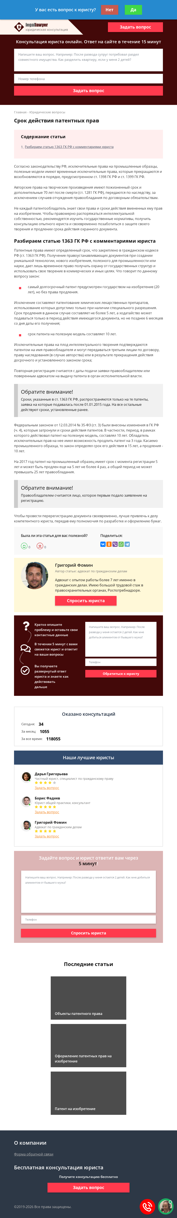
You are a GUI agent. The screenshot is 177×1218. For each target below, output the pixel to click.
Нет (110, 10)
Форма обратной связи (33, 1154)
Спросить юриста (86, 600)
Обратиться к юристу (121, 673)
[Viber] (115, 544)
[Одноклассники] (109, 544)
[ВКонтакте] (103, 544)
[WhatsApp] (121, 544)
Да (133, 10)
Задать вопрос (135, 27)
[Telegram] (127, 544)
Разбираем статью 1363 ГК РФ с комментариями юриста (69, 146)
